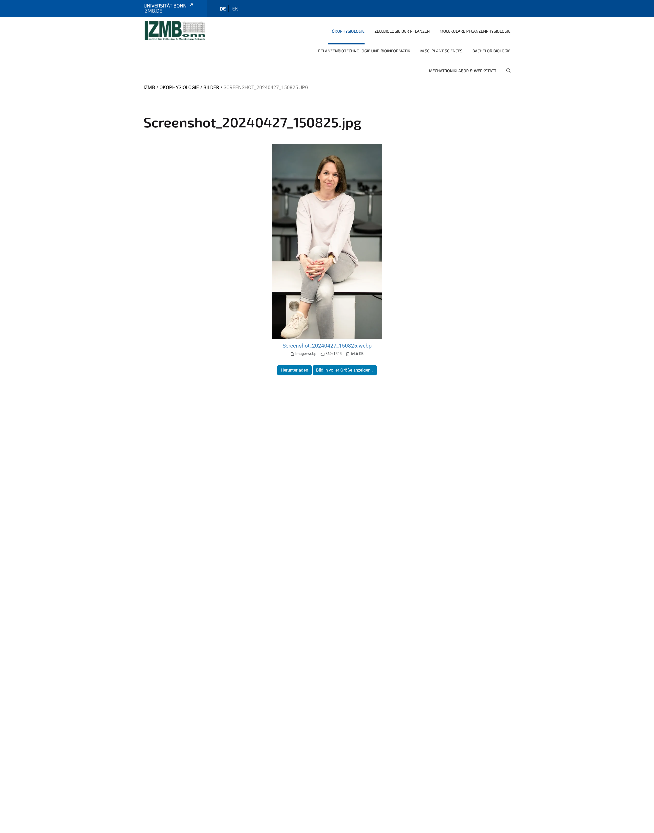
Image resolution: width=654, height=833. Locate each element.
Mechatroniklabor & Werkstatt (462, 70)
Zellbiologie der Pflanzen (402, 31)
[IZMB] (174, 30)
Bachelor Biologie (491, 50)
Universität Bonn (165, 5)
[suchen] (506, 74)
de (223, 8)
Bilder (211, 87)
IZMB (149, 87)
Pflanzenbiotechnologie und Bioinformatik (364, 50)
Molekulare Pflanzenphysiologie (475, 31)
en (235, 8)
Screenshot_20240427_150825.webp (327, 345)
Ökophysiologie (348, 31)
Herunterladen (294, 370)
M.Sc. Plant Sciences (441, 50)
